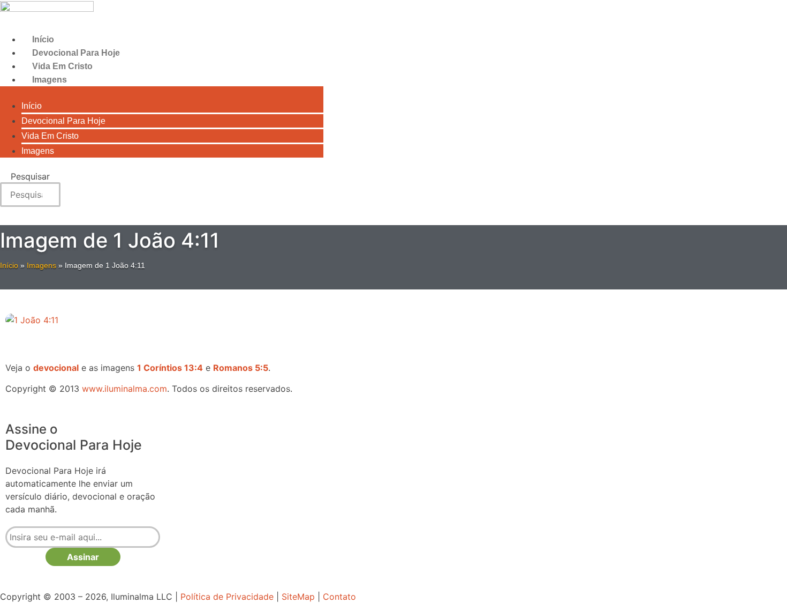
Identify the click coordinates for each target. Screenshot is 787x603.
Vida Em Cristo (62, 66)
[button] (161, 92)
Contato (339, 596)
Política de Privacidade (227, 596)
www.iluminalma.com (124, 388)
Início (43, 39)
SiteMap (298, 596)
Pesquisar (30, 176)
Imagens (49, 79)
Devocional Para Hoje (76, 52)
